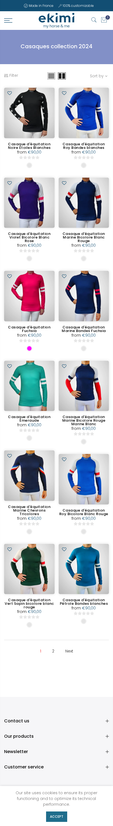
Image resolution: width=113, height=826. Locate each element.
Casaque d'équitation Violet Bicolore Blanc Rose (29, 237)
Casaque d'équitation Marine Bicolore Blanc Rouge (84, 237)
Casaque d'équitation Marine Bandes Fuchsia (84, 329)
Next (69, 651)
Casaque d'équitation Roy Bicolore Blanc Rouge (83, 512)
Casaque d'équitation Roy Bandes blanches (84, 145)
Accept (56, 816)
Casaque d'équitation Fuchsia (29, 329)
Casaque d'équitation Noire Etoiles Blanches (29, 145)
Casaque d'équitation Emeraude (29, 418)
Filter (13, 75)
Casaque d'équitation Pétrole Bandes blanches (84, 601)
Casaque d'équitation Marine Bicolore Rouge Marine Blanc (84, 420)
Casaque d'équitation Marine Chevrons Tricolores (29, 510)
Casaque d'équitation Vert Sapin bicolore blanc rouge (29, 603)
